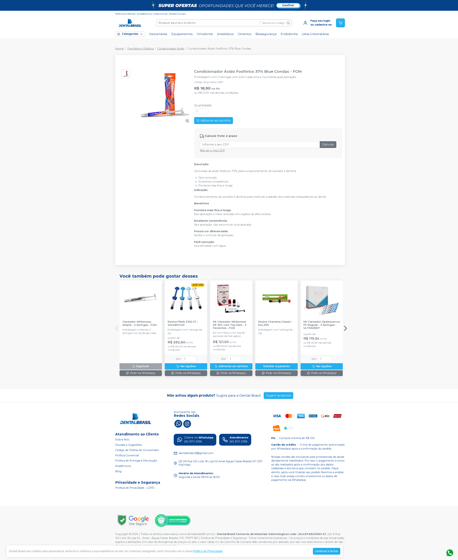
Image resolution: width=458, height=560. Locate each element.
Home (119, 48)
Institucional (160, 14)
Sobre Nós (122, 439)
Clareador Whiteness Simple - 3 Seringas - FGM (139, 323)
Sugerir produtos (278, 395)
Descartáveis (158, 34)
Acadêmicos (144, 14)
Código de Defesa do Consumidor (137, 450)
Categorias (130, 34)
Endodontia (289, 34)
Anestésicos (225, 34)
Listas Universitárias (315, 34)
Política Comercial (127, 455)
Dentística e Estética (140, 48)
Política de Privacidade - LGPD (134, 488)
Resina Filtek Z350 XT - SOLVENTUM (183, 323)
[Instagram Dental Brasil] (187, 423)
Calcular (328, 144)
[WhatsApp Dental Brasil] (178, 423)
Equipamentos (182, 34)
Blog (118, 471)
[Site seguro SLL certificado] (133, 520)
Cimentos (244, 34)
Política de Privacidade (208, 551)
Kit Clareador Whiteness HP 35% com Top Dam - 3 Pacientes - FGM (229, 325)
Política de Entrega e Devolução (136, 460)
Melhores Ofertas (125, 14)
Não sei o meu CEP (212, 150)
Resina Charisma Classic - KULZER (275, 323)
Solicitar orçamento (276, 366)
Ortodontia (205, 34)
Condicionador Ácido (170, 48)
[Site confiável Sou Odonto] (172, 520)
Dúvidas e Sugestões (128, 444)
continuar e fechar (326, 551)
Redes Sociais (177, 14)
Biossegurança (265, 34)
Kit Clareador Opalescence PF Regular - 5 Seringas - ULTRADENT (321, 325)
